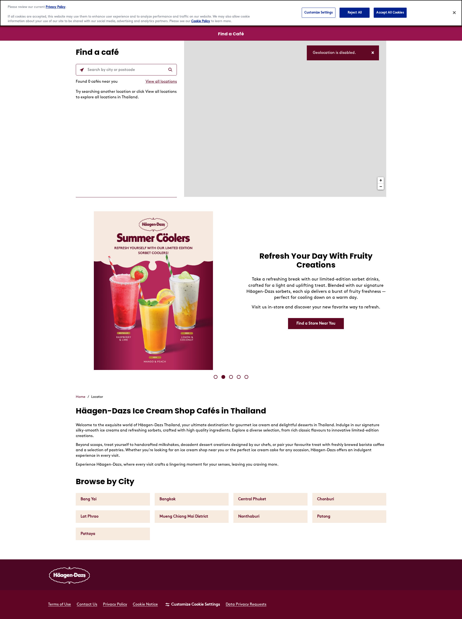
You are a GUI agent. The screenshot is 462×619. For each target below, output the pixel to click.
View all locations (161, 81)
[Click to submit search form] (171, 70)
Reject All (355, 12)
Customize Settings (318, 12)
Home (80, 396)
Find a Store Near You (315, 323)
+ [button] (380, 180)
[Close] (454, 12)
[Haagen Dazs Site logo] (69, 574)
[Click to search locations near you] (82, 70)
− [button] (380, 186)
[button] (216, 377)
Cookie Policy (200, 21)
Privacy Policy (55, 7)
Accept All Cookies (390, 12)
